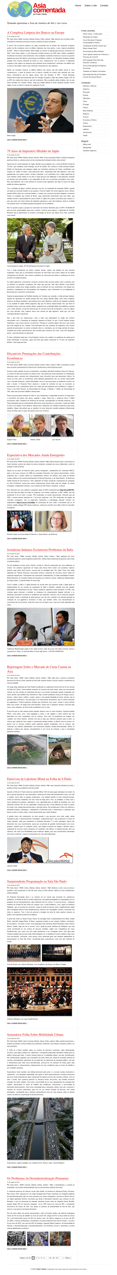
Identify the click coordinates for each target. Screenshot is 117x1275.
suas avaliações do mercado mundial (28, 788)
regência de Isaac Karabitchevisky (64, 890)
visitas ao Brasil (61, 160)
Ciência (85, 107)
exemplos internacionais (66, 1041)
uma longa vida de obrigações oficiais (45, 160)
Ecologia (86, 104)
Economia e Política (89, 120)
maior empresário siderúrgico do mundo (62, 785)
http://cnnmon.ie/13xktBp (26, 502)
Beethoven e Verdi (57, 887)
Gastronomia (87, 132)
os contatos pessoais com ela (26, 160)
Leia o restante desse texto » (17, 140)
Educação (86, 92)
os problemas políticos (13, 561)
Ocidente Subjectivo (89, 151)
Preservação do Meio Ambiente (93, 51)
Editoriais (31, 39)
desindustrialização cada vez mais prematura (36, 1187)
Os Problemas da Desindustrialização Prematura (37, 1178)
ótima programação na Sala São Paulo (25, 890)
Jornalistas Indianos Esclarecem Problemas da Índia (40, 549)
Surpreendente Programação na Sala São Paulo (37, 881)
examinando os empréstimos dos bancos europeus (21, 41)
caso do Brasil (19, 1187)
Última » (68, 1258)
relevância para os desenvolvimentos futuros (49, 367)
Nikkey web (87, 144)
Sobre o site (91, 5)
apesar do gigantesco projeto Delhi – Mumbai (33, 558)
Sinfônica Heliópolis (12, 893)
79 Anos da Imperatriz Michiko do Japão (33, 151)
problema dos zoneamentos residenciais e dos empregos (42, 1043)
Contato (104, 5)
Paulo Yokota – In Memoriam (92, 34)
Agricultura (86, 98)
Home (78, 5)
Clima (85, 101)
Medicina (86, 114)
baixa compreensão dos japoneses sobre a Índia (60, 558)
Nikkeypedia (87, 147)
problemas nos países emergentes (46, 41)
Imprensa (86, 89)
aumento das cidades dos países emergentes (31, 464)
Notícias (37, 39)
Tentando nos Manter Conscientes (94, 71)
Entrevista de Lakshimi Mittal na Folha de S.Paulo (39, 779)
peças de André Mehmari (45, 890)
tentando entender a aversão (49, 680)
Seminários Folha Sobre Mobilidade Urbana (35, 1034)
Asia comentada (49, 8)
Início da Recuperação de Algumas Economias (94, 67)
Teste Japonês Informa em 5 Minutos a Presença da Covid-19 (96, 56)
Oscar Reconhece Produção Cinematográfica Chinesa (92, 41)
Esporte (85, 95)
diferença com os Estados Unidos (64, 39)
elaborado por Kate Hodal (33, 680)
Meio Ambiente (88, 111)
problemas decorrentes (56, 1187)
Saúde (85, 135)
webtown (47, 39)
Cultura (25, 364)
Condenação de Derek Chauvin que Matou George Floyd (94, 47)
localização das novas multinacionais (56, 464)
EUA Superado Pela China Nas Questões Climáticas (93, 61)
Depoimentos (87, 126)
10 (50, 1258)
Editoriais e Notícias (89, 86)
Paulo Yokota (13, 39)
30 (57, 1258)
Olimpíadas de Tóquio (90, 37)
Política (42, 39)
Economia (26, 39)
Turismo (85, 117)
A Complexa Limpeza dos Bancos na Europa (35, 32)
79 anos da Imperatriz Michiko (52, 157)
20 (53, 1258)
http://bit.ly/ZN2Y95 (67, 490)
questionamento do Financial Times (27, 367)
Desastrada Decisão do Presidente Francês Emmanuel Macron (94, 76)
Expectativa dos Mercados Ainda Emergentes (36, 455)
